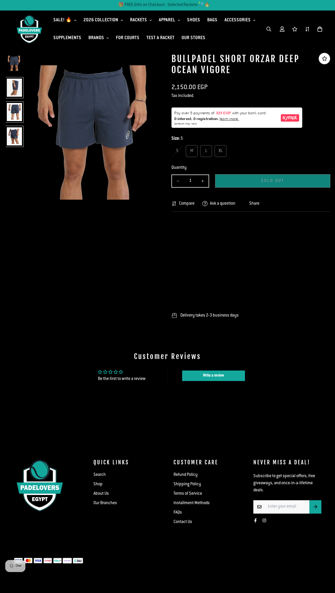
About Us (101, 494)
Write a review (213, 376)
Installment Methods (192, 503)
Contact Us (183, 522)
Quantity (179, 168)
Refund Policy (186, 475)
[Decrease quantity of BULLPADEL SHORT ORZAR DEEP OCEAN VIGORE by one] (178, 181)
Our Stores (193, 38)
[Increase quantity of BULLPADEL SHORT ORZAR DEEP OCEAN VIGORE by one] (203, 181)
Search (99, 475)
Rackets (138, 20)
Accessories (238, 20)
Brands (96, 38)
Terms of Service (188, 494)
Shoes (193, 20)
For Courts (127, 38)
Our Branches (105, 503)
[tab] (250, 223)
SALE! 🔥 (62, 20)
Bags (212, 20)
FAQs (178, 513)
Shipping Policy (187, 484)
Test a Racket (161, 38)
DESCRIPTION (192, 223)
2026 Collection (100, 20)
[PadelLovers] (29, 29)
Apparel (167, 20)
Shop (98, 484)
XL (221, 151)
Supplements (67, 38)
